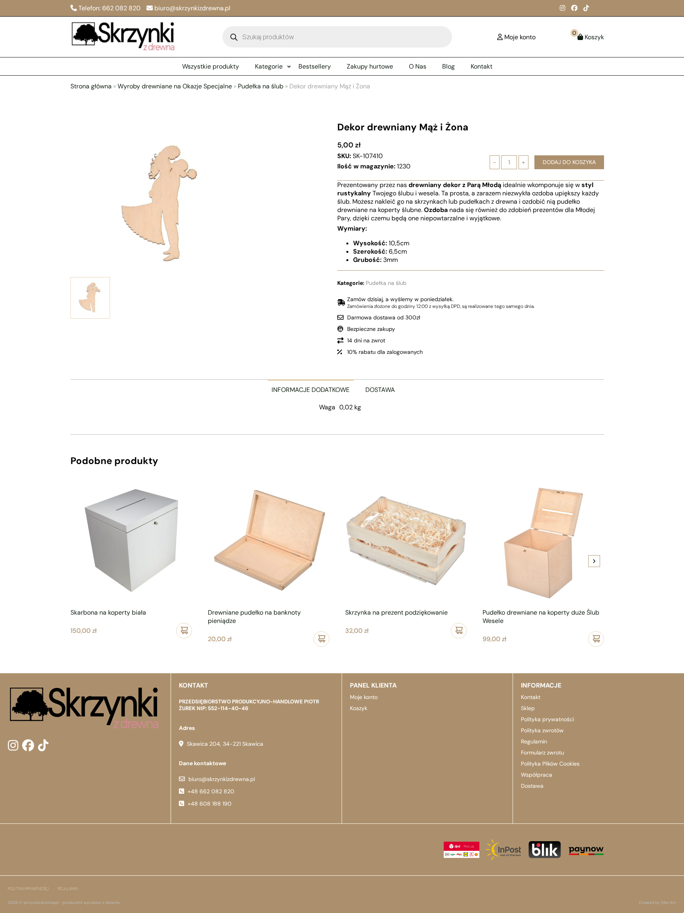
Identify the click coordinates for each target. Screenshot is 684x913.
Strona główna (91, 86)
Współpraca (536, 774)
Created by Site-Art (657, 902)
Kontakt (481, 66)
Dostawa (532, 785)
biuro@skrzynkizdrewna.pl (221, 779)
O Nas (417, 66)
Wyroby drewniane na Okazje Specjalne (175, 86)
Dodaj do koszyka (569, 162)
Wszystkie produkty (210, 66)
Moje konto (364, 697)
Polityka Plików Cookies (550, 763)
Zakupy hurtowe (370, 66)
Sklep (528, 708)
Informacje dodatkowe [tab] (311, 390)
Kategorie (269, 66)
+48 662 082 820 (211, 791)
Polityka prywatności (547, 719)
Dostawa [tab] (380, 390)
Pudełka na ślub (260, 86)
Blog (448, 66)
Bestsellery (314, 66)
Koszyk (358, 708)
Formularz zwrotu (542, 752)
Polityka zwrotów (542, 730)
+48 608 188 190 (210, 803)
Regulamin (534, 741)
